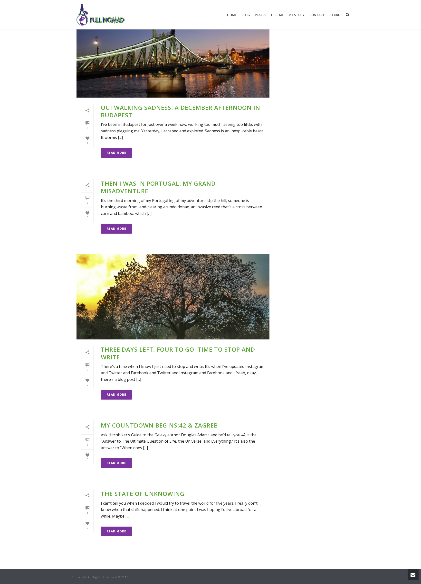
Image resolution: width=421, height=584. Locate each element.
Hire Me (277, 15)
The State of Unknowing (142, 494)
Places (260, 15)
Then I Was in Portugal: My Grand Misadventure (158, 187)
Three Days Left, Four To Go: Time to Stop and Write (178, 353)
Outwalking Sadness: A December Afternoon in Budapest (180, 111)
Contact (317, 15)
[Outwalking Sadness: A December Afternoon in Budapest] (173, 55)
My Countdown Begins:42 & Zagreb (159, 425)
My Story (296, 15)
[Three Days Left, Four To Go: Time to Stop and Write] (173, 296)
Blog (245, 15)
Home (232, 15)
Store (335, 15)
